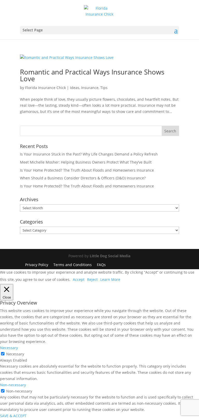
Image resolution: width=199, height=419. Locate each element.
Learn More (110, 279)
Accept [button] (78, 279)
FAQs (101, 264)
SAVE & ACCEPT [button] (13, 415)
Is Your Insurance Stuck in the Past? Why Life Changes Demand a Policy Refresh (89, 154)
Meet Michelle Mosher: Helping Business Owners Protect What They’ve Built (86, 162)
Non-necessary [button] (13, 384)
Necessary (15, 354)
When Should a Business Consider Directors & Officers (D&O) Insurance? (83, 177)
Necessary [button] (9, 347)
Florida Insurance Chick (45, 87)
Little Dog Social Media (110, 255)
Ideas (74, 87)
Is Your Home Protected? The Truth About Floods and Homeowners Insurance (87, 170)
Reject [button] (92, 279)
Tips (104, 87)
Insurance (89, 87)
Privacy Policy (36, 264)
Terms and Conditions (72, 264)
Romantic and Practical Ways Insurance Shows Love (92, 75)
